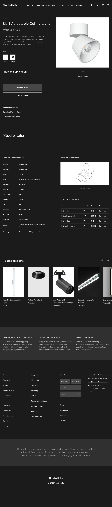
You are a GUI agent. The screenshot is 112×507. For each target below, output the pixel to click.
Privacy (34, 411)
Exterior (6, 421)
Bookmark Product (10, 108)
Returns (34, 396)
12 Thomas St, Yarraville (98, 378)
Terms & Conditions (39, 401)
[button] (82, 71)
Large (13, 61)
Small (5, 61)
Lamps (5, 426)
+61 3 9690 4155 (95, 385)
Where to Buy (68, 5)
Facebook (63, 415)
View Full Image (85, 188)
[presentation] (102, 260)
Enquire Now (22, 87)
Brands (40, 5)
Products (28, 5)
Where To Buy (8, 391)
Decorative (7, 411)
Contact (79, 5)
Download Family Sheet (12, 112)
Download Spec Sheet (11, 116)
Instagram (64, 410)
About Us (56, 5)
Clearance (7, 396)
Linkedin (63, 421)
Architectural (8, 416)
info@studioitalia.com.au (98, 382)
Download (102, 211)
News (48, 5)
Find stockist (22, 96)
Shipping (34, 391)
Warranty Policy (37, 406)
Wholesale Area (37, 417)
